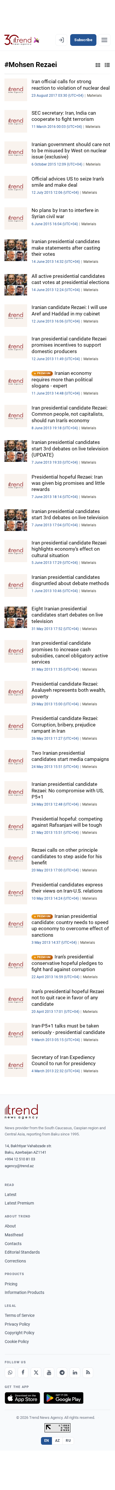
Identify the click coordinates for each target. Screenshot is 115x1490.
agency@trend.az (19, 1166)
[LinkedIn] (75, 1372)
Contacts (13, 1243)
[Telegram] (62, 1372)
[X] (36, 1372)
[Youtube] (49, 1372)
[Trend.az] (22, 40)
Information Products (24, 1292)
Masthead (14, 1234)
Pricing (11, 1284)
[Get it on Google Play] (63, 1398)
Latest (11, 1194)
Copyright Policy (19, 1332)
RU (68, 1441)
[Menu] (104, 40)
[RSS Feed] (88, 1372)
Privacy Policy (17, 1324)
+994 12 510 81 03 (20, 1159)
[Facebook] (23, 1372)
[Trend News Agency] (21, 1111)
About (10, 1226)
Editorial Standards (22, 1252)
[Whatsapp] (10, 1372)
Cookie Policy (17, 1341)
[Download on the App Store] (22, 1398)
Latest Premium (19, 1203)
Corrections (15, 1261)
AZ (57, 1441)
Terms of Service (19, 1315)
